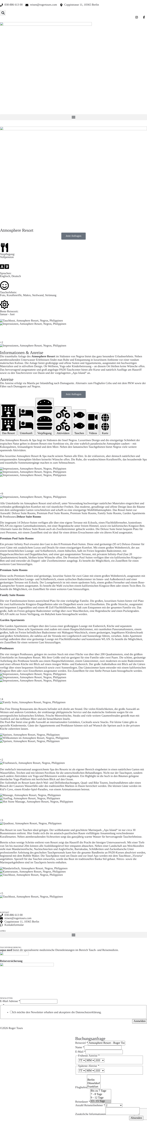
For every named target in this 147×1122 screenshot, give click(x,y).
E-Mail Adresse (10, 1001)
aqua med (6, 950)
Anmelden (140, 1021)
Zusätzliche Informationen (90, 1114)
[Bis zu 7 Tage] (100, 1091)
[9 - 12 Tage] (100, 1098)
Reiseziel (81, 1042)
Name (79, 1047)
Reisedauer (82, 1101)
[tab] (8, 420)
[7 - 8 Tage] (100, 1094)
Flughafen (81, 1087)
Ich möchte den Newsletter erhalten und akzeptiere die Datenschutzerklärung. (56, 1012)
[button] (3, 13)
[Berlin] (93, 1080)
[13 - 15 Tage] (100, 1101)
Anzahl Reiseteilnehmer (90, 1105)
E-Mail (80, 1051)
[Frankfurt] (93, 1087)
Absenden (136, 1117)
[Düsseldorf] (93, 1083)
